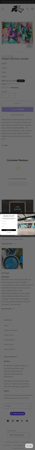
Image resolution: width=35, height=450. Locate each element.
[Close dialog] (34, 215)
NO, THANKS (9, 232)
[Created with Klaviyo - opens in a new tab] (17, 235)
